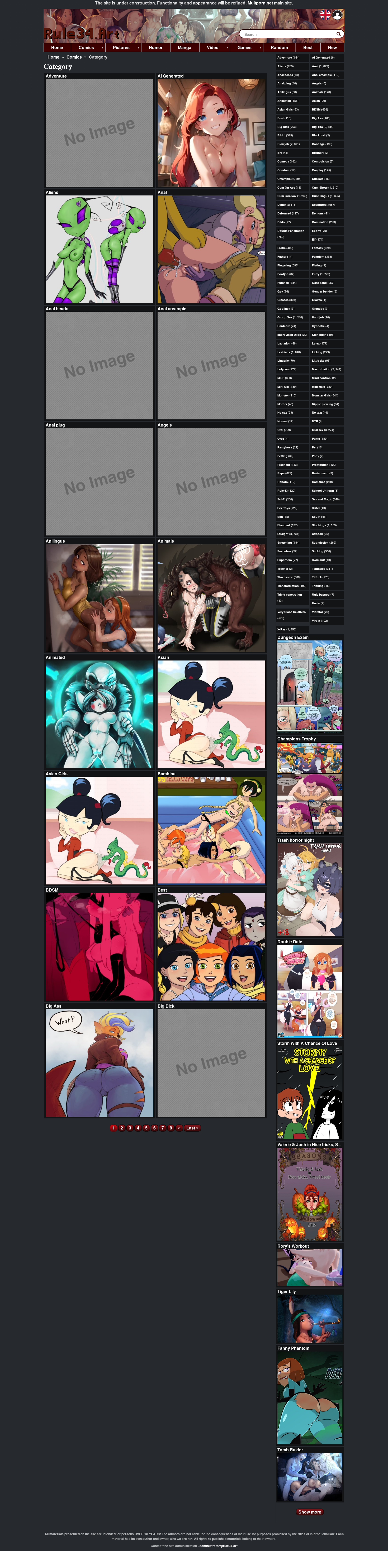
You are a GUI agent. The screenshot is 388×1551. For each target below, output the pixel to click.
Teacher (282, 569)
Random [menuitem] (279, 47)
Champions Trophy (296, 739)
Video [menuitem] (209, 48)
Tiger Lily (286, 1291)
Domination (320, 222)
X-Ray (281, 629)
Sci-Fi (281, 499)
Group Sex (284, 317)
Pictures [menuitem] (117, 48)
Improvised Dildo (289, 335)
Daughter (283, 205)
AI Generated (171, 76)
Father (281, 256)
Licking (317, 352)
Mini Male (318, 387)
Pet (314, 447)
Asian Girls (57, 773)
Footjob (282, 274)
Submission (320, 542)
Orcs (280, 439)
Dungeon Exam (293, 637)
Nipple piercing (322, 404)
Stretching (284, 542)
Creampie (284, 179)
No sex (282, 412)
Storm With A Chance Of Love (307, 1043)
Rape (281, 473)
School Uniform (323, 490)
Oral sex (317, 430)
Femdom (318, 256)
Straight (282, 534)
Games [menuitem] (241, 48)
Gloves (317, 300)
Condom (283, 170)
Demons (318, 213)
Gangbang (319, 283)
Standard (283, 525)
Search (341, 35)
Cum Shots (320, 187)
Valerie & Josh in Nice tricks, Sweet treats (318, 1144)
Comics (74, 57)
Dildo (281, 222)
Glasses (282, 300)
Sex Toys (283, 508)
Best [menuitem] (308, 47)
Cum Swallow (286, 196)
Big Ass (53, 1006)
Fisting (317, 265)
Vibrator (317, 612)
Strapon (317, 534)
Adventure (56, 76)
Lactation (284, 343)
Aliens (52, 192)
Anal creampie (172, 308)
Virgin (316, 621)
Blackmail (318, 135)
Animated (55, 657)
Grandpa (318, 308)
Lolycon (283, 369)
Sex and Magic (322, 499)
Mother (282, 404)
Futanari (283, 283)
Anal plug (55, 425)
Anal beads (57, 308)
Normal (282, 421)
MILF (280, 378)
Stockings (319, 525)
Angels (165, 425)
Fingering (284, 265)
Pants (316, 439)
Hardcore (283, 326)
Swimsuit (318, 560)
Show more (310, 1512)
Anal (162, 192)
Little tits (318, 360)
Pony (315, 456)
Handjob (318, 317)
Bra (279, 153)
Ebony (316, 231)
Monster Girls (321, 395)
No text (317, 412)
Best (162, 890)
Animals (166, 541)
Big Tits (317, 127)
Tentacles (318, 569)
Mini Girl (283, 387)
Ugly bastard (321, 594)
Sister (316, 508)
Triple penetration (289, 594)
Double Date (289, 942)
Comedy (283, 161)
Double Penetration (290, 231)
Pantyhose (284, 447)
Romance (318, 482)
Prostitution (320, 465)
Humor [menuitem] (156, 47)
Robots (282, 482)
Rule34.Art (82, 34)
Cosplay (317, 170)
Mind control (321, 378)
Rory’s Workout (293, 1246)
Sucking (317, 551)
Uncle (316, 603)
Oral (280, 430)
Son (280, 517)
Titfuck (317, 577)
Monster (283, 395)
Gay (280, 291)
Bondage (318, 144)
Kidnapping (320, 335)
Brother (317, 153)
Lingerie (283, 360)
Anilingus (55, 541)
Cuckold (318, 179)
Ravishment (320, 473)
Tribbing (318, 586)
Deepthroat (320, 205)
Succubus (284, 551)
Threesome (285, 577)
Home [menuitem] (57, 47)
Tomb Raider (290, 1450)
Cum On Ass (286, 187)
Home (53, 57)
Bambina (167, 773)
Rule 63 (282, 490)
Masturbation (321, 369)
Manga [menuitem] (184, 47)
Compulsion (320, 161)
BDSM (52, 890)
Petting (282, 456)
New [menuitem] (332, 47)
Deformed (284, 213)
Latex (316, 343)
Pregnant (283, 465)
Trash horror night (295, 840)
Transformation (288, 586)
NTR (315, 421)
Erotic (281, 248)
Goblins (282, 308)
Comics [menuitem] (82, 48)
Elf (314, 239)
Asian (163, 657)
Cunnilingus (320, 196)
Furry (315, 274)
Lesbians (283, 352)
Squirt (316, 517)
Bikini (281, 135)
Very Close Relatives (291, 612)
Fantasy (317, 248)
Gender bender (322, 291)
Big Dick (166, 1006)
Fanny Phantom (293, 1348)
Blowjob (283, 144)
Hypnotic (318, 326)
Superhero (284, 560)
